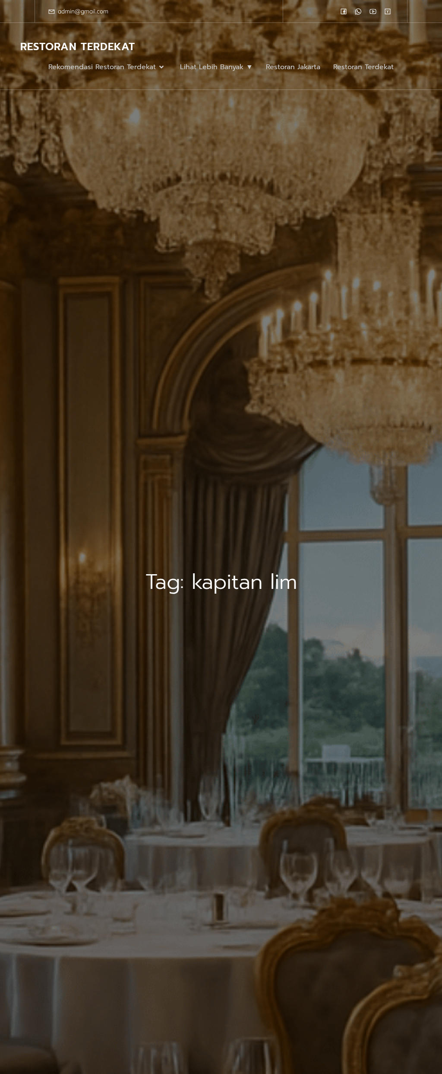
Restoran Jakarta (293, 67)
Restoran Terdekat (363, 67)
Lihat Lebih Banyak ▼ (216, 67)
